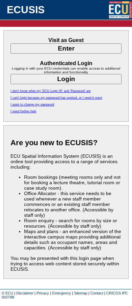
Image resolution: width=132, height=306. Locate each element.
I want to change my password (32, 104)
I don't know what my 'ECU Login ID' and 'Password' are (50, 91)
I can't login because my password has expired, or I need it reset (56, 97)
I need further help (23, 111)
